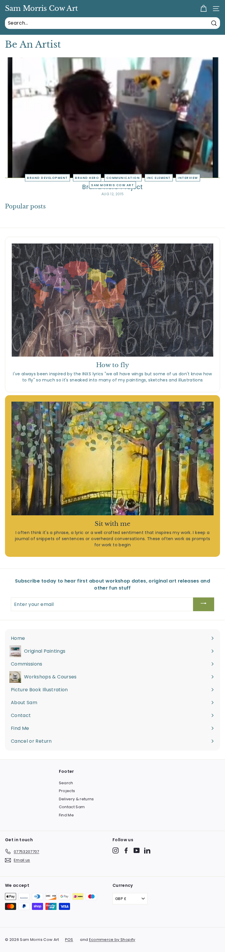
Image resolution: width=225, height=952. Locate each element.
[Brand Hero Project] (112, 117)
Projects (67, 791)
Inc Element (159, 177)
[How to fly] (112, 300)
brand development (47, 177)
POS (69, 939)
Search (66, 783)
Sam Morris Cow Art (41, 8)
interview (188, 177)
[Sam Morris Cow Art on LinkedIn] (147, 850)
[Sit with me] (112, 458)
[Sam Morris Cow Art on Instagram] (115, 850)
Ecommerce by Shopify (112, 939)
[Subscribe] (203, 604)
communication (123, 177)
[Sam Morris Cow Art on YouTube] (137, 850)
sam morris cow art (112, 185)
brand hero (87, 177)
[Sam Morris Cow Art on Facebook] (126, 850)
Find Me (66, 815)
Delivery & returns (76, 799)
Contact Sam (72, 807)
